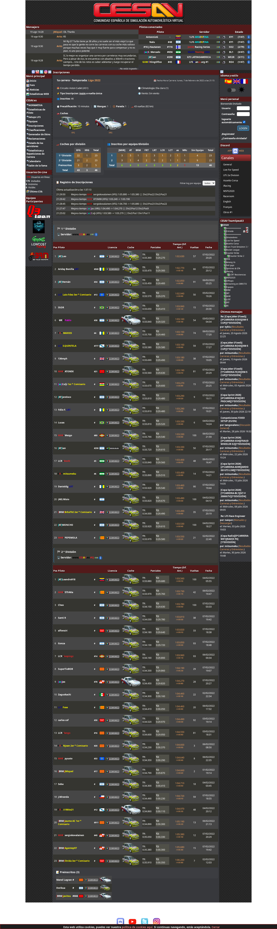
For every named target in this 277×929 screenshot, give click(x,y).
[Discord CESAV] (120, 921)
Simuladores (231, 237)
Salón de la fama (37, 165)
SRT (228, 293)
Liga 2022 (94, 80)
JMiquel (57, 31)
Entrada (229, 231)
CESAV (226, 225)
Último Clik (36, 191)
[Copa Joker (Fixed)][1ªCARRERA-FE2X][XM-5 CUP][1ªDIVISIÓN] (234, 372)
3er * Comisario (82, 294)
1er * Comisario (76, 384)
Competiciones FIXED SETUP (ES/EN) (233, 419)
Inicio (33, 80)
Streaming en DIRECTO (236, 284)
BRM (228, 290)
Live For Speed (232, 240)
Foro (32, 85)
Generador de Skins (39, 134)
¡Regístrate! (228, 134)
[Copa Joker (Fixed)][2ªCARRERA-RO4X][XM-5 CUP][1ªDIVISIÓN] (234, 346)
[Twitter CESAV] (144, 921)
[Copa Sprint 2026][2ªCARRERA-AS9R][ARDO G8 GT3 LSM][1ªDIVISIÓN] (235, 467)
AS (227, 305)
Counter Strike (232, 253)
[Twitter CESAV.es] (41, 71)
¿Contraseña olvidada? (234, 138)
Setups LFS (34, 117)
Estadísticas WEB (39, 94)
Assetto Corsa (232, 243)
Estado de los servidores (35, 144)
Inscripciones (36, 125)
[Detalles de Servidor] (96, 234)
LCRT (228, 299)
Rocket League (233, 249)
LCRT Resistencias (238, 274)
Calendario (34, 161)
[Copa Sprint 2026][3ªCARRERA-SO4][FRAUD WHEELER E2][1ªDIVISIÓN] (235, 441)
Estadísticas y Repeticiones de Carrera (35, 154)
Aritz (59, 36)
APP (230, 151)
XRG (110, 132)
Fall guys (230, 265)
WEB (241, 151)
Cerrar (216, 927)
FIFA (228, 259)
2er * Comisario (83, 512)
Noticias (34, 89)
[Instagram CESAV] (46, 71)
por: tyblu (225, 326)
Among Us (230, 262)
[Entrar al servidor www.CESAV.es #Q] (96, 557)
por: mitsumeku (229, 353)
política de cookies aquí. (137, 927)
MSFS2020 (230, 277)
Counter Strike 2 (237, 256)
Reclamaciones (36, 138)
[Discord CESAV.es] (33, 71)
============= (233, 228)
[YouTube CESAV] (132, 922)
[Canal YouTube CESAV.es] (37, 71)
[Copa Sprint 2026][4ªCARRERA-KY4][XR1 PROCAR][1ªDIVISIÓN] (233, 398)
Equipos (32, 121)
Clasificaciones (36, 130)
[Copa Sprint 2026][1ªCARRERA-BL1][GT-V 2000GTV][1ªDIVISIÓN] (233, 493)
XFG (73, 132)
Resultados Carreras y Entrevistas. (232, 328)
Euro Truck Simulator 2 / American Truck (244, 246)
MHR (228, 296)
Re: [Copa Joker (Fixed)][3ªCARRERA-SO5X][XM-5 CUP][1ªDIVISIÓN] (234, 319)
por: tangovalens (229, 425)
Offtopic (230, 281)
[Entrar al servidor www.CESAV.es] (92, 234)
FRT (228, 302)
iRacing (229, 271)
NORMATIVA (35, 105)
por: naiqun (226, 520)
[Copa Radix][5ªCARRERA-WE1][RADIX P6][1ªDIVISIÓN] (235, 539)
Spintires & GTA (233, 268)
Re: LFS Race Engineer (233, 516)
